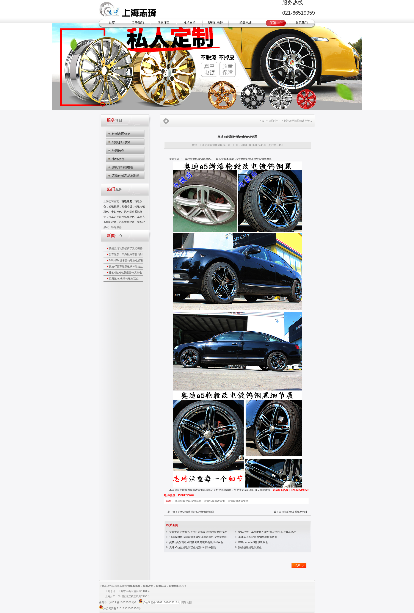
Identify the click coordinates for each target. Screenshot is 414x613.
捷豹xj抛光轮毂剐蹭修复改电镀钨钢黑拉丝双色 (196, 542)
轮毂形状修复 (121, 142)
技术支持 (189, 22)
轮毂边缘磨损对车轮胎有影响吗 (196, 511)
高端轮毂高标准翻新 (125, 175)
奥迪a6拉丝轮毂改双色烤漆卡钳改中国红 (192, 547)
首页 (112, 22)
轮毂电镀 (246, 22)
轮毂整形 (114, 206)
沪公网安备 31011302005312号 (161, 602)
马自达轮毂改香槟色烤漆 (293, 511)
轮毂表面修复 (121, 133)
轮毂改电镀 (196, 490)
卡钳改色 (118, 159)
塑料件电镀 (215, 22)
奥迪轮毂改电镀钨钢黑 (188, 501)
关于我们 (138, 22)
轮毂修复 (135, 586)
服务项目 (164, 22)
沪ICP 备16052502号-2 (123, 602)
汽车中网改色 (127, 222)
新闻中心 (276, 22)
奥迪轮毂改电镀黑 (238, 501)
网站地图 (186, 602)
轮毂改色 (118, 150)
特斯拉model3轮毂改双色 (123, 278)
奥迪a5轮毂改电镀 (215, 501)
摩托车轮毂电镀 (122, 167)
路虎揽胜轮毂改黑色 (250, 547)
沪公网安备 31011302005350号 (122, 608)
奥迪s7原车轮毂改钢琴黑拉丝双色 (257, 537)
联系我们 (302, 22)
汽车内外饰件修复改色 (122, 216)
